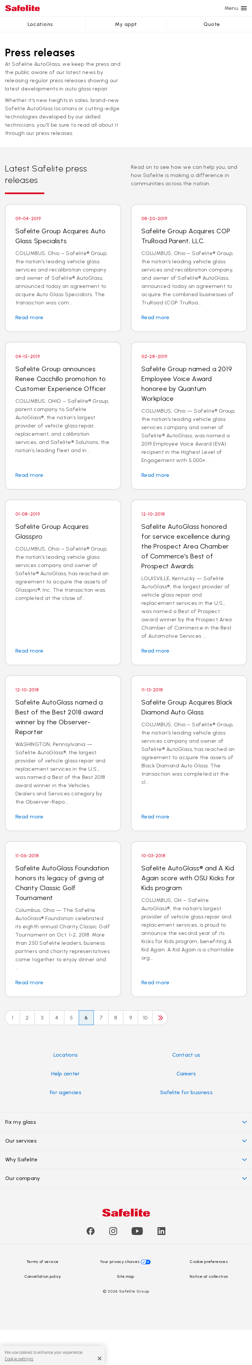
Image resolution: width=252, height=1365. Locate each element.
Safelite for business (186, 1092)
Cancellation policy (42, 1276)
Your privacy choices (119, 1261)
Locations (40, 24)
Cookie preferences (209, 1261)
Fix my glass (20, 1122)
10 (145, 1018)
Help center (65, 1073)
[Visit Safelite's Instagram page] (113, 1233)
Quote (211, 24)
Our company (22, 1178)
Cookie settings (19, 1358)
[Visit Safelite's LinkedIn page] (161, 1233)
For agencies (65, 1092)
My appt (126, 24)
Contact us (186, 1055)
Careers (186, 1073)
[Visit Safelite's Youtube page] (137, 1233)
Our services (21, 1141)
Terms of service (42, 1261)
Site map (125, 1276)
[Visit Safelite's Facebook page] (90, 1233)
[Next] (160, 1017)
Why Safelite (21, 1159)
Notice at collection (209, 1276)
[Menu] (244, 8)
